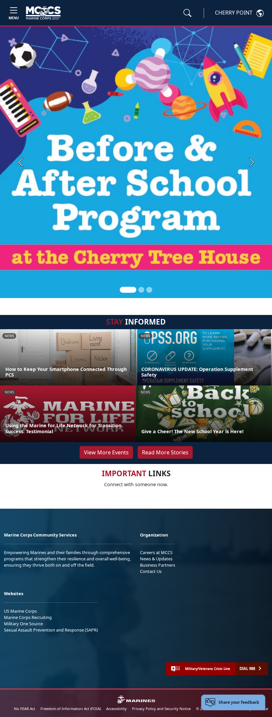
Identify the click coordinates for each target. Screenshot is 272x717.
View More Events (106, 452)
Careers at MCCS (156, 552)
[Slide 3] (149, 290)
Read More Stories (165, 452)
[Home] (43, 13)
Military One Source (23, 624)
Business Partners (157, 565)
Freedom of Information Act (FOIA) (70, 708)
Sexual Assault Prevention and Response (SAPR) (51, 630)
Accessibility (116, 708)
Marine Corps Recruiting (28, 617)
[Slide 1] (128, 290)
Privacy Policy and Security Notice (161, 708)
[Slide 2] (141, 290)
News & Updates (156, 559)
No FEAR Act (24, 708)
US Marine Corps (20, 611)
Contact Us (151, 571)
